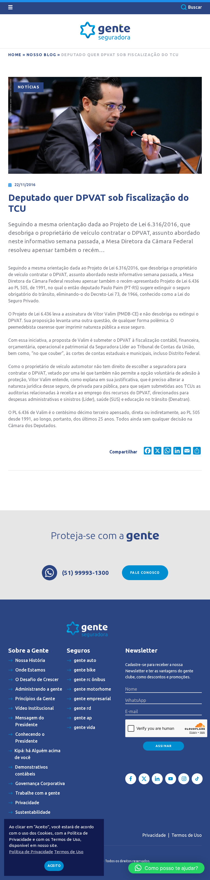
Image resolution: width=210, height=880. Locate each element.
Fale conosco (145, 572)
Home (15, 55)
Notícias (28, 87)
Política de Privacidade (31, 851)
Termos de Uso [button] (68, 851)
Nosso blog (41, 55)
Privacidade (154, 835)
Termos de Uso (186, 835)
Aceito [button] (54, 865)
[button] (166, 867)
